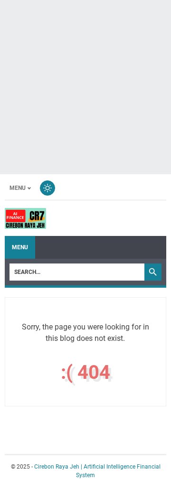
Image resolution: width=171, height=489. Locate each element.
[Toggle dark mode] (47, 188)
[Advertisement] (85, 85)
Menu (18, 188)
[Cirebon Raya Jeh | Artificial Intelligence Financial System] (25, 218)
